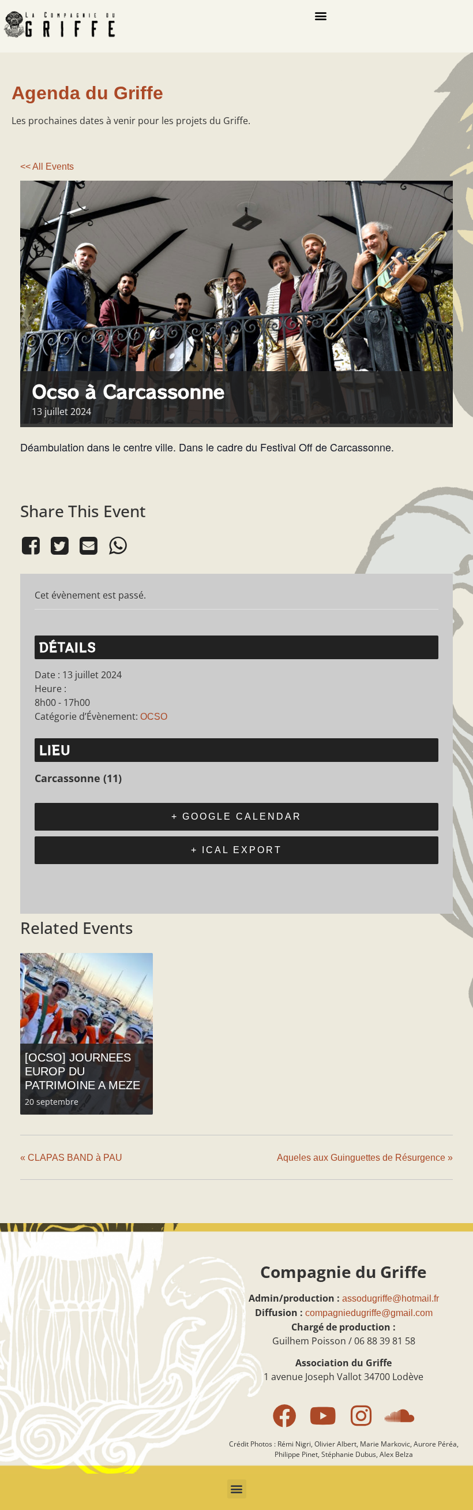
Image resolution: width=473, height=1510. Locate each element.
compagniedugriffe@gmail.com (369, 1313)
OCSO (153, 717)
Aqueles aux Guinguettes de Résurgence (365, 1158)
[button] (320, 15)
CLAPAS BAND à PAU (71, 1158)
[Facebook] (32, 546)
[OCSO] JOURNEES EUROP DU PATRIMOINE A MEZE (82, 1071)
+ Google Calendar (236, 816)
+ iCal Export (236, 850)
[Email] (88, 546)
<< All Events (47, 166)
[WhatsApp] (117, 546)
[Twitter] (59, 546)
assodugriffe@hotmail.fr (390, 1298)
